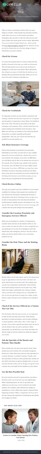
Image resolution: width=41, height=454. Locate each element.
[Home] (2, 16)
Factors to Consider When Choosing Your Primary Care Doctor (20, 436)
